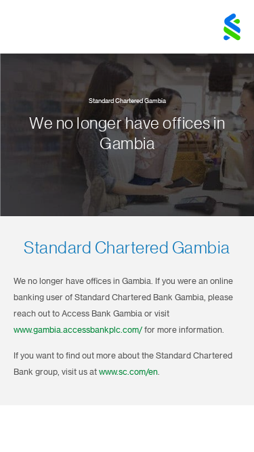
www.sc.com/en (128, 372)
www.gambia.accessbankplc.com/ (78, 330)
